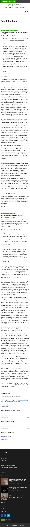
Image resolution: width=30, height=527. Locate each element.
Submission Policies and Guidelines (8, 465)
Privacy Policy (4, 470)
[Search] (28, 12)
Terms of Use (3, 460)
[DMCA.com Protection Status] (6, 520)
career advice (21, 38)
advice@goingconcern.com (17, 40)
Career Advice (4, 30)
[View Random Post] (25, 12)
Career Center (12, 30)
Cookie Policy (3, 472)
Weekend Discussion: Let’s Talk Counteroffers (18, 495)
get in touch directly (20, 271)
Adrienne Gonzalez (5, 217)
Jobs (2, 455)
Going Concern (20, 525)
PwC (17, 30)
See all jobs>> (4, 439)
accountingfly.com (8, 405)
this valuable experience (12, 333)
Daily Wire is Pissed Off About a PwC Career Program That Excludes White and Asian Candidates (17, 480)
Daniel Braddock (4, 35)
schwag (25, 94)
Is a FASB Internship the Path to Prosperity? (12, 215)
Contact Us (3, 462)
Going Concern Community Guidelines (9, 467)
